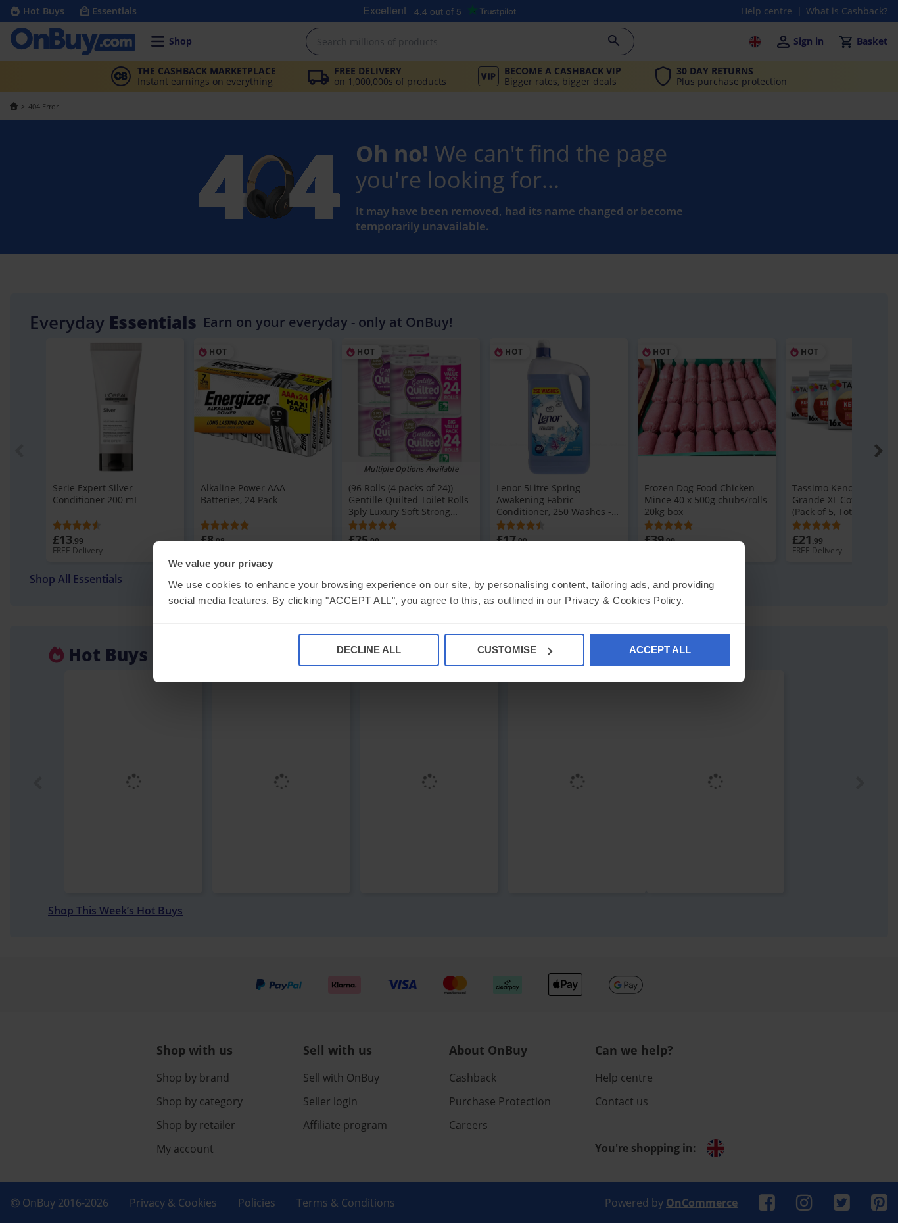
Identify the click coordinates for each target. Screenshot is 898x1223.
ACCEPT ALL (660, 649)
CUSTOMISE (506, 649)
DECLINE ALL (369, 649)
